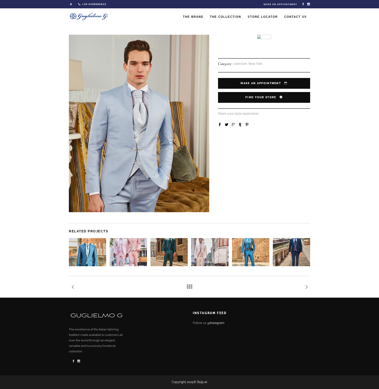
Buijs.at (202, 382)
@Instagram (215, 323)
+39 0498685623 (94, 4)
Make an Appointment (280, 4)
